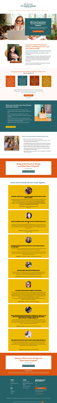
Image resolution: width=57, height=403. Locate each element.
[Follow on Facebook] (36, 394)
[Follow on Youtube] (40, 394)
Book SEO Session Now (38, 31)
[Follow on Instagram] (42, 394)
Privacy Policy (48, 398)
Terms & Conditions (43, 398)
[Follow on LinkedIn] (38, 394)
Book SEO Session (28, 95)
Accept (42, 401)
